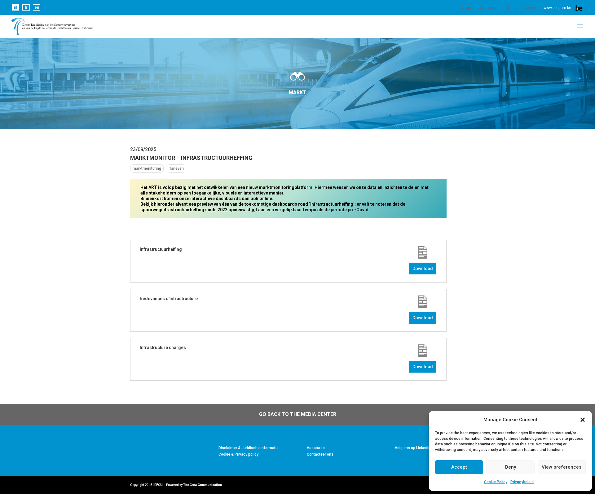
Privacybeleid (522, 482)
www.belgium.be (557, 8)
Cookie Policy (495, 482)
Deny (510, 467)
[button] (583, 420)
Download (422, 268)
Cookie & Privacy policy (238, 454)
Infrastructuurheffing (161, 249)
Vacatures (316, 448)
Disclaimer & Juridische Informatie (248, 448)
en (36, 7)
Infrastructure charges (163, 347)
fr (26, 7)
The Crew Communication (202, 485)
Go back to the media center (297, 414)
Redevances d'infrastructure (169, 298)
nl (15, 7)
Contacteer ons (320, 454)
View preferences (561, 467)
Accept (459, 467)
